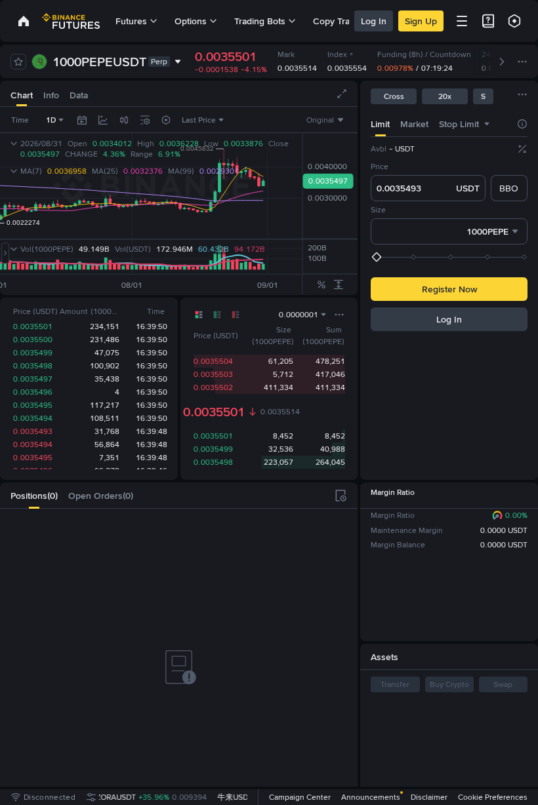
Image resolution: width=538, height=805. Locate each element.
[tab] (21, 93)
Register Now (449, 289)
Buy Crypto (449, 684)
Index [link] (337, 54)
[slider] (450, 257)
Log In (373, 21)
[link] (23, 21)
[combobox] (124, 120)
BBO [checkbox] (508, 188)
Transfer (395, 684)
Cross (394, 96)
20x (444, 96)
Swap (502, 684)
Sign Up (421, 21)
